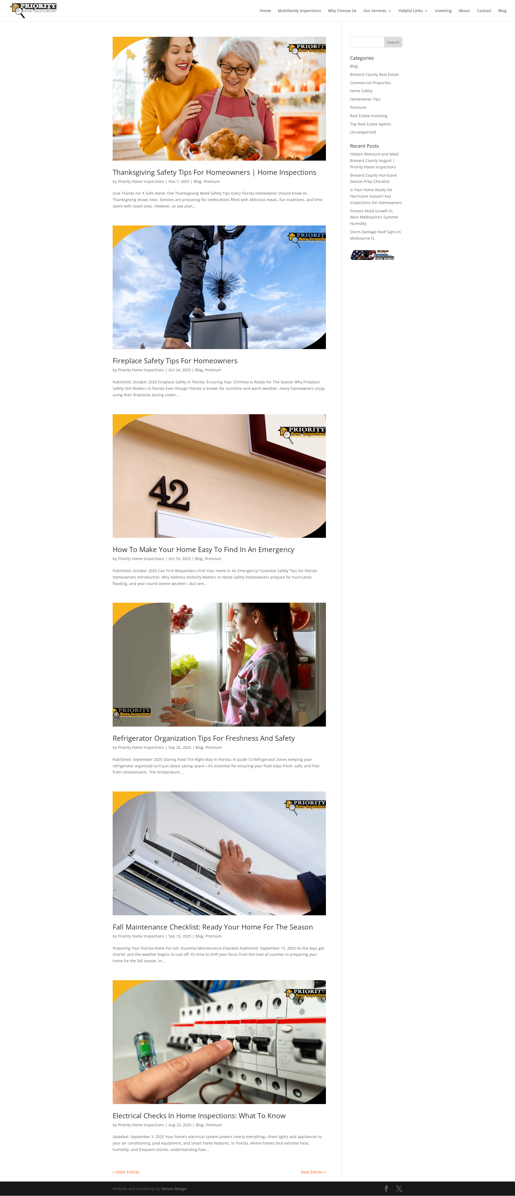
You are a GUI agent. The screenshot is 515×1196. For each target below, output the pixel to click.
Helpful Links (411, 11)
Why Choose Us (342, 11)
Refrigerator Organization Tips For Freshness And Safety (204, 738)
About (464, 11)
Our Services (374, 11)
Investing (443, 11)
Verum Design (174, 1188)
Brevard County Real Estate (374, 74)
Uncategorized (363, 132)
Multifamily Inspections (299, 11)
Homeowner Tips (365, 99)
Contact (484, 11)
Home (265, 11)
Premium (212, 181)
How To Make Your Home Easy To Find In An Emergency (203, 549)
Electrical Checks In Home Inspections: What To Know (199, 1115)
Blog (502, 11)
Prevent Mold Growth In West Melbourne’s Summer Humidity (374, 217)
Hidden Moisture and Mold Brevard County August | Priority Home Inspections (374, 160)
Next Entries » (313, 1172)
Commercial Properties (370, 82)
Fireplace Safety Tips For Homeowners (175, 360)
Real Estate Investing (368, 115)
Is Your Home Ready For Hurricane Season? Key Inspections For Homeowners (376, 196)
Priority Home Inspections (141, 181)
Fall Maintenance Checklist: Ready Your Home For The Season (213, 927)
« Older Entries (126, 1172)
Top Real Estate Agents (370, 124)
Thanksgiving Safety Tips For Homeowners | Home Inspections (214, 172)
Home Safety (361, 90)
